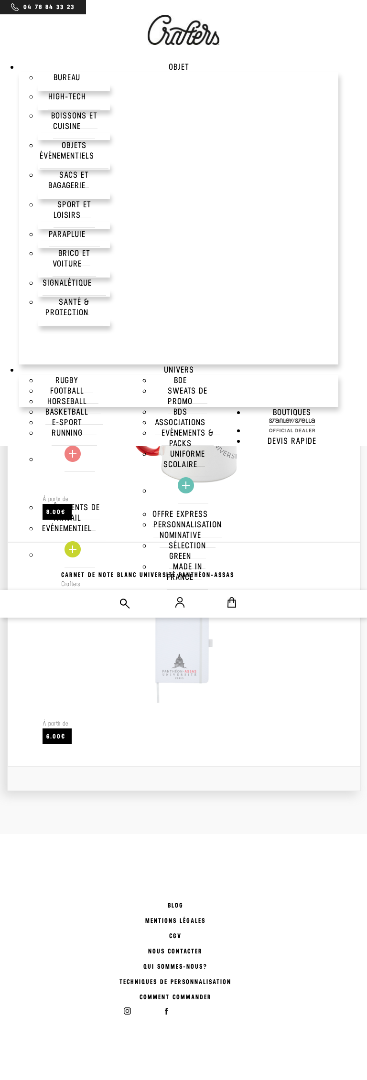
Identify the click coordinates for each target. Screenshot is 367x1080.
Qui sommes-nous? (175, 966)
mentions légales (175, 921)
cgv (175, 936)
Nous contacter (175, 951)
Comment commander (176, 997)
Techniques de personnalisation (175, 982)
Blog (176, 905)
